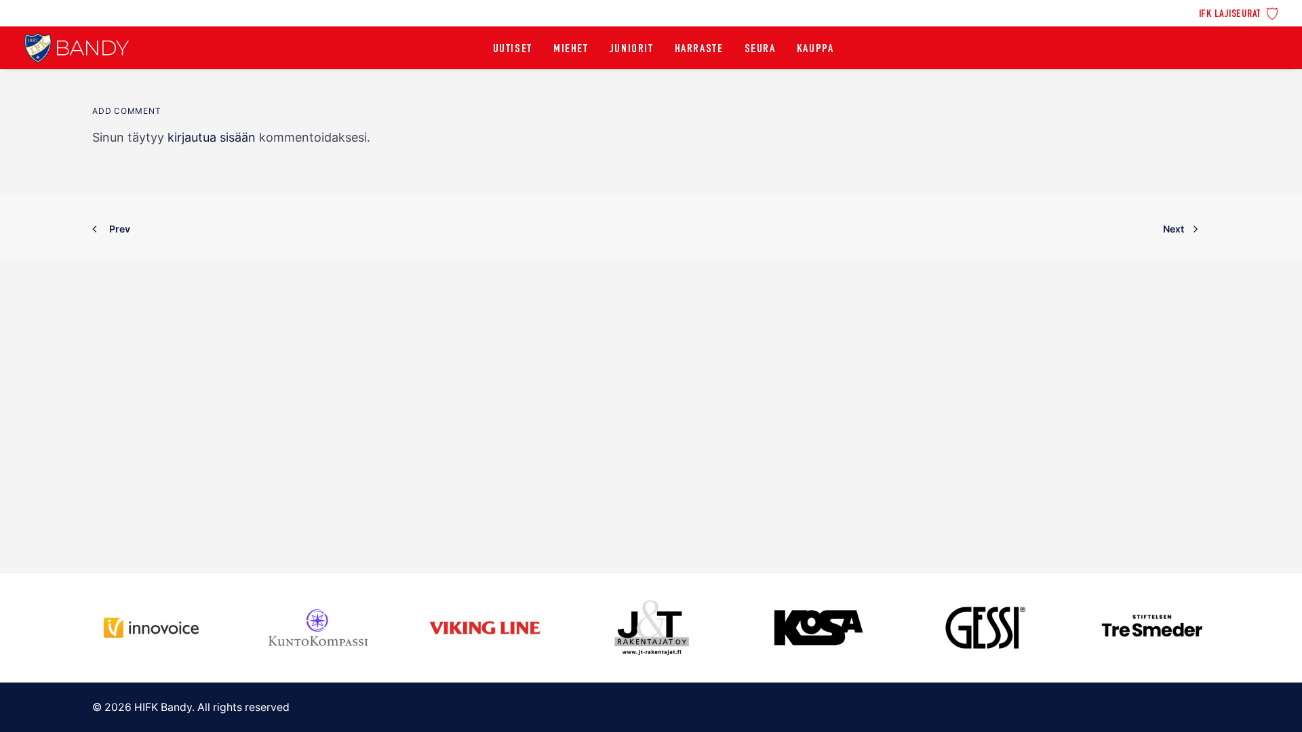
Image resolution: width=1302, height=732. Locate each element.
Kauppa (815, 49)
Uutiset (512, 49)
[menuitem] (1238, 12)
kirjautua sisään (211, 137)
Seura (760, 49)
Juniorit (632, 49)
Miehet (571, 49)
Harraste (699, 49)
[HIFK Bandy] (76, 48)
